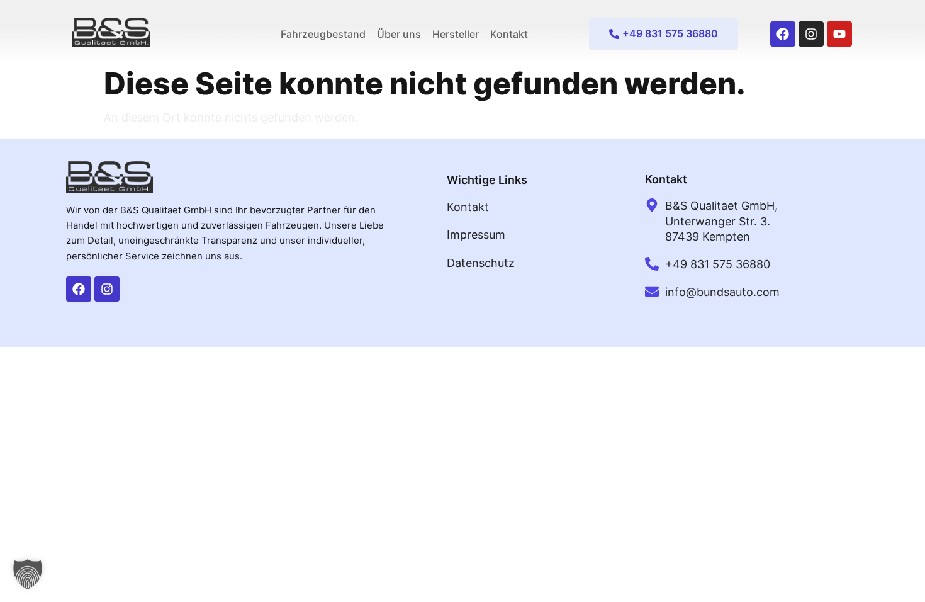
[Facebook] (782, 34)
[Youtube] (839, 34)
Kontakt (509, 34)
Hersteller (455, 34)
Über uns (399, 34)
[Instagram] (811, 34)
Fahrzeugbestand (323, 34)
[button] (27, 574)
